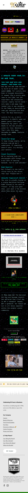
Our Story (5, 425)
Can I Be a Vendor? (8, 441)
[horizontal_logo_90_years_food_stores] (18, 2)
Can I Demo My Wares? (9, 443)
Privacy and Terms (8, 431)
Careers (5, 418)
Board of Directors (8, 420)
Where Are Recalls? (8, 445)
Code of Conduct (7, 429)
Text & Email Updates (8, 422)
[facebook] (4, 485)
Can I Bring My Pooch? (9, 438)
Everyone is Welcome (9, 427)
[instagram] (8, 485)
